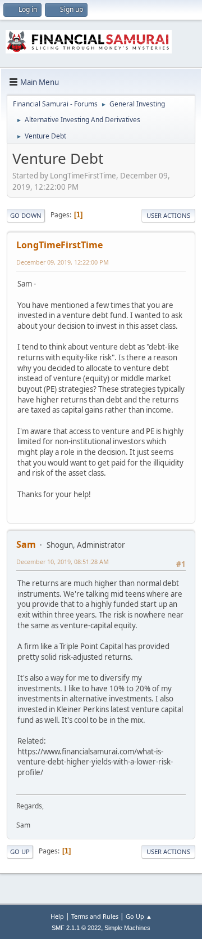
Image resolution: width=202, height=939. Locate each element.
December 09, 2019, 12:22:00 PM (62, 262)
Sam (26, 544)
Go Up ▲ (139, 916)
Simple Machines (127, 927)
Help (57, 916)
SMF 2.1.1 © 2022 (76, 927)
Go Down (26, 215)
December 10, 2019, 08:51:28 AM (62, 561)
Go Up (20, 851)
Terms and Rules (94, 916)
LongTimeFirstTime (59, 245)
